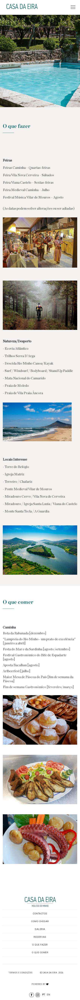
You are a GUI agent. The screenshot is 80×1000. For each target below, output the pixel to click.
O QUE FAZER (40, 944)
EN (48, 994)
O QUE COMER (40, 952)
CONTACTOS (40, 913)
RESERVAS (40, 937)
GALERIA (40, 929)
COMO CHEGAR (40, 921)
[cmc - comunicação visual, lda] (47, 983)
